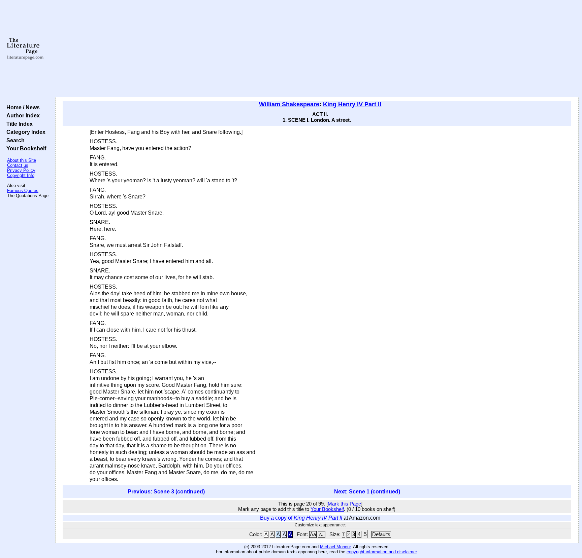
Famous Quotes (22, 190)
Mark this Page (344, 504)
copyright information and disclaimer (382, 551)
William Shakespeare (289, 104)
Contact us (17, 165)
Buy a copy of (301, 518)
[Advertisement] (317, 49)
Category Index (24, 132)
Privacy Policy (21, 170)
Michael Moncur (335, 546)
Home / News (22, 107)
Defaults (381, 534)
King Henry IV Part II (352, 104)
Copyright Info (20, 175)
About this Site (21, 160)
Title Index (18, 124)
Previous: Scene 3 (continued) (166, 491)
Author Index (22, 115)
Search (14, 140)
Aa (313, 534)
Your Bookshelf (25, 148)
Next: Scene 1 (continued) (367, 491)
